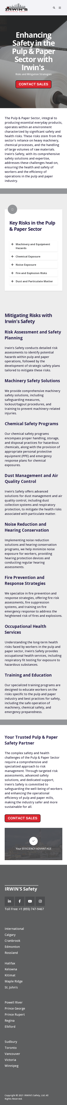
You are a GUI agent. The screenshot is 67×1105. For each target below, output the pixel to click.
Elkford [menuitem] (10, 1026)
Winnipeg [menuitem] (11, 1066)
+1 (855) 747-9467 (31, 909)
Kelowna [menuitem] (11, 969)
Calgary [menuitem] (10, 935)
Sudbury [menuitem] (11, 1042)
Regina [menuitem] (9, 1020)
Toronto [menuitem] (11, 1048)
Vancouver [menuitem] (12, 1054)
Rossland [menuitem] (11, 953)
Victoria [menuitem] (10, 1060)
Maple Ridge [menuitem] (14, 981)
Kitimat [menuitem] (10, 975)
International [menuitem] (14, 929)
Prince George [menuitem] (15, 1008)
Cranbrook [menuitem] (12, 940)
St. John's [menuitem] (11, 987)
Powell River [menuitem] (14, 1002)
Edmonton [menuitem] (12, 947)
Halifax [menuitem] (10, 963)
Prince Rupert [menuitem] (15, 1014)
